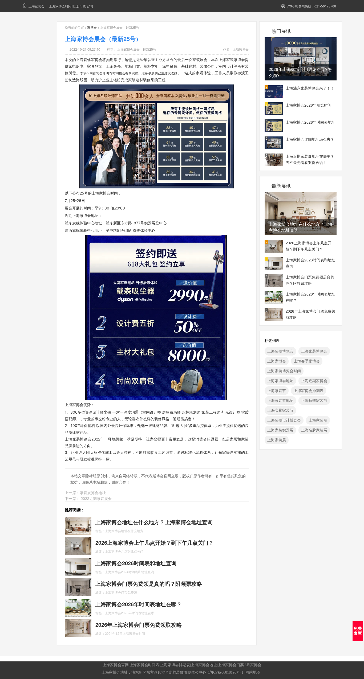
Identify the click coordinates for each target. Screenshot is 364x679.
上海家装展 (318, 420)
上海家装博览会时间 (284, 370)
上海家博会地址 (280, 380)
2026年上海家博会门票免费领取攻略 (310, 314)
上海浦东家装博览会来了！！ (310, 88)
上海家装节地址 (280, 400)
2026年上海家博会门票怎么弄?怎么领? (300, 72)
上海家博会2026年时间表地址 (310, 122)
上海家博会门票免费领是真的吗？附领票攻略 (310, 280)
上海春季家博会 (307, 360)
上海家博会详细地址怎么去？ (310, 139)
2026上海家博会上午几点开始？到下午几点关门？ (308, 246)
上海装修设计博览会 (284, 420)
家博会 (92, 27)
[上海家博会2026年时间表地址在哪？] (78, 607)
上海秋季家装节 (314, 400)
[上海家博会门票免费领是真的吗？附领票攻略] (78, 586)
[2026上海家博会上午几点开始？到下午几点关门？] (78, 545)
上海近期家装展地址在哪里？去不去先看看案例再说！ (310, 159)
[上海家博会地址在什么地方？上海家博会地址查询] (78, 525)
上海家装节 (276, 390)
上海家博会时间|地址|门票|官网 (71, 6)
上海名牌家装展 (314, 430)
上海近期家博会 (314, 380)
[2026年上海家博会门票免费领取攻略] (78, 627)
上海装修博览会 (280, 351)
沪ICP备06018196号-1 (225, 672)
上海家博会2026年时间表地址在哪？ (310, 297)
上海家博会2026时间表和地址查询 (310, 263)
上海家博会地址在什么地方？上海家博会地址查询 (301, 227)
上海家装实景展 (280, 430)
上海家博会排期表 (308, 390)
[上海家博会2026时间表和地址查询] (78, 566)
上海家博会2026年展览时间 (308, 105)
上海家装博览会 (314, 351)
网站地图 (252, 672)
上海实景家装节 (280, 410)
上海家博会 (37, 6)
